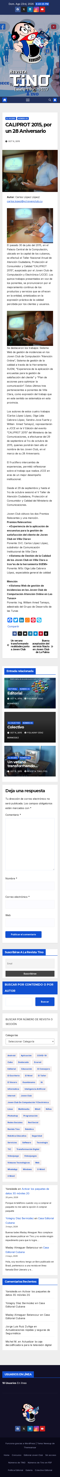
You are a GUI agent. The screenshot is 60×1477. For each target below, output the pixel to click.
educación (26, 1069)
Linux (10, 1109)
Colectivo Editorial (43, 1470)
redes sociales (15, 1122)
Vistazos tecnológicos (19, 1162)
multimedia (23, 1109)
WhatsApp (12, 1169)
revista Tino (14, 1129)
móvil (37, 1109)
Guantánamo (28, 1082)
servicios (12, 1142)
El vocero (10, 118)
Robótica (29, 1129)
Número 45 (23, 118)
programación (30, 1116)
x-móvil (41, 1169)
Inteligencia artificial (35, 1089)
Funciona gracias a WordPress (21, 1443)
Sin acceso (50, 1455)
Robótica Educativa (17, 1136)
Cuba (10, 1062)
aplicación (26, 1055)
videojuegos (30, 1156)
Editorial (12, 689)
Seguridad (37, 1136)
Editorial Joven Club (33, 1455)
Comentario (13, 814)
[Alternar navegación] (27, 100)
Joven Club (26, 1096)
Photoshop (13, 1116)
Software (26, 1142)
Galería (29, 1470)
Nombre (11, 878)
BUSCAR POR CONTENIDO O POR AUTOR (29, 988)
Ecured (37, 1062)
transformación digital (27, 1149)
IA (42, 1082)
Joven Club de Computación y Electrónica (28, 1102)
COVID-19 (41, 1055)
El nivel (28, 1075)
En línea (14, 1383)
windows (27, 1169)
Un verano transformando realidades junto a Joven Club (20, 645)
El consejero (43, 1069)
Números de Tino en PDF (40, 1462)
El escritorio (14, 1075)
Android (11, 1055)
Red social (33, 1122)
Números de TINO (16, 1462)
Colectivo (15, 727)
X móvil (11, 1176)
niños (49, 1109)
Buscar (45, 1001)
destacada (23, 1062)
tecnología (42, 1142)
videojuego (13, 1156)
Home (6, 1455)
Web (8, 915)
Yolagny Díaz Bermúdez (20, 1218)
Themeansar (30, 1447)
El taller (42, 1075)
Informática (13, 1089)
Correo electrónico (17, 896)
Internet (11, 1096)
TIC (9, 1149)
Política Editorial (15, 1470)
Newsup (48, 1443)
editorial (12, 1069)
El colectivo (14, 723)
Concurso (16, 1455)
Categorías (12, 1035)
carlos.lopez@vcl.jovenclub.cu (24, 201)
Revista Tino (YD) (37, 771)
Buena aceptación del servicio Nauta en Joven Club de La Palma (40, 646)
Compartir (13, 626)
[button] (50, 99)
